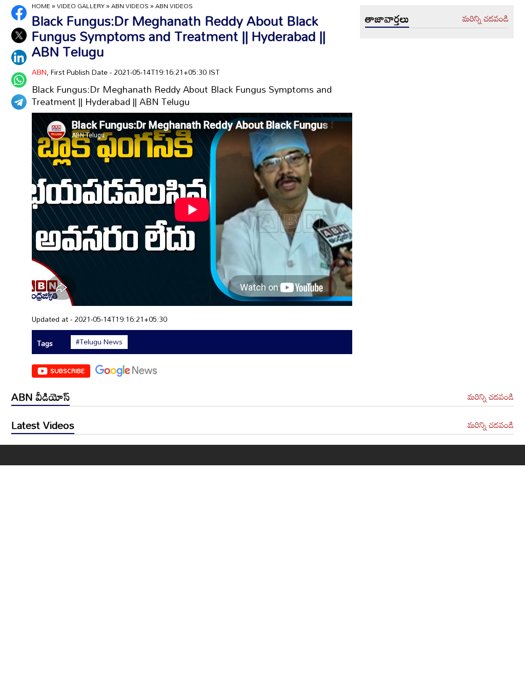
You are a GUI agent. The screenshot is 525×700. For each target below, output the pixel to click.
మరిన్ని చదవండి (485, 19)
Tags (45, 343)
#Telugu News (99, 341)
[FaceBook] (19, 12)
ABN (39, 72)
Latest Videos (42, 425)
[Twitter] (19, 35)
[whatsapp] (19, 80)
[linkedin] (19, 57)
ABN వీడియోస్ (40, 396)
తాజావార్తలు (387, 18)
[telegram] (19, 102)
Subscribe (67, 370)
